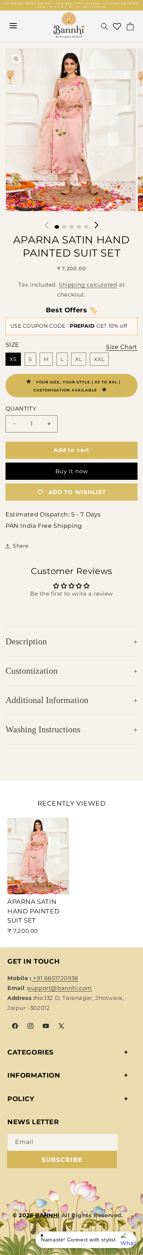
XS (13, 359)
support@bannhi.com (60, 988)
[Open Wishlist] (117, 26)
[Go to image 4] (79, 227)
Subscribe (61, 1159)
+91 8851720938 (55, 978)
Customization (32, 671)
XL (78, 359)
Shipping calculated (88, 284)
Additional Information (47, 700)
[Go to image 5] (86, 227)
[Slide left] (46, 225)
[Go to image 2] (64, 227)
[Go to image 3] (71, 227)
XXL (99, 359)
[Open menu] (13, 26)
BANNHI (47, 1215)
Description (26, 641)
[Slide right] (96, 225)
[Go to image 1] (57, 227)
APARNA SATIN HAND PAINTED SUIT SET (33, 911)
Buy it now (71, 471)
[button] (104, 26)
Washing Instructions (43, 729)
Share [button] (21, 545)
